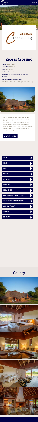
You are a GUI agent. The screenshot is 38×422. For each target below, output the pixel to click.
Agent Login (10, 136)
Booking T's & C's (9, 206)
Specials (6, 211)
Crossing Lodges (17, 79)
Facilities (6, 184)
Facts (5, 157)
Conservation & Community (13, 201)
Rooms (5, 174)
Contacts (6, 217)
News (5, 163)
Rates (5, 168)
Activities (6, 179)
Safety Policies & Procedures (14, 195)
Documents (7, 190)
